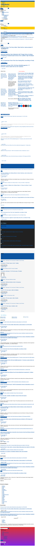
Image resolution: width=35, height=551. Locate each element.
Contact (3, 1)
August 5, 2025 (3, 200)
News (3, 498)
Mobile (4, 167)
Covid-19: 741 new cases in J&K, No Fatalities (9, 290)
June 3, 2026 (3, 453)
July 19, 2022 (10, 106)
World (3, 20)
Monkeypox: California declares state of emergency (11, 282)
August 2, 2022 (3, 285)
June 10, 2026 (3, 160)
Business (3, 486)
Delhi (1, 171)
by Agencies (4, 199)
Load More (2, 311)
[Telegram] (30, 106)
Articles (4, 257)
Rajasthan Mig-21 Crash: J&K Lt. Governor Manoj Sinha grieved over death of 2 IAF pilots (17, 447)
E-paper (1, 8)
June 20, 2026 (3, 155)
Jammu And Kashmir (5, 12)
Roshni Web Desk (4, 50)
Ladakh (3, 495)
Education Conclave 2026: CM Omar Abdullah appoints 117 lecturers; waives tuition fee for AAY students (17, 37)
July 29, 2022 (3, 309)
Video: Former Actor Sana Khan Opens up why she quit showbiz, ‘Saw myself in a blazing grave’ (12, 76)
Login (4, 5)
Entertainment (5, 258)
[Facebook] (19, 106)
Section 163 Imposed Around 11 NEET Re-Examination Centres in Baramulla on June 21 (25, 92)
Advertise (3, 2)
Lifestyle (3, 496)
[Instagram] (26, 106)
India (3, 17)
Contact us (5, 26)
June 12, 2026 (3, 398)
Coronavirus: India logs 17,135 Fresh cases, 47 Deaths (11, 271)
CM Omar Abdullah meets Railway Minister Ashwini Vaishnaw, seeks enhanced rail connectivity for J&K (24, 99)
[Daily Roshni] (4, 4)
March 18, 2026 (3, 219)
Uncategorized (4, 501)
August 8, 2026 (3, 57)
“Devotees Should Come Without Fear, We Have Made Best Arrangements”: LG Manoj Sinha (15, 39)
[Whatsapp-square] (28, 106)
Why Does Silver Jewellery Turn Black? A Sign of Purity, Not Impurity (26, 96)
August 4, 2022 (3, 266)
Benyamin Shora (3, 397)
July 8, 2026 (3, 68)
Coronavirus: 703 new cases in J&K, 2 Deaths (9, 298)
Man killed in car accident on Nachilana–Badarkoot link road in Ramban (13, 451)
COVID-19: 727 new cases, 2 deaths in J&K (9, 306)
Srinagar (3, 499)
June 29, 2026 (3, 149)
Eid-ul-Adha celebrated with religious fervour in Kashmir (15, 228)
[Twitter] (21, 106)
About (3, 521)
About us (5, 31)
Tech (3, 256)
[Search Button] (8, 8)
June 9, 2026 (3, 435)
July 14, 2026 (3, 62)
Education (3, 489)
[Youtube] (24, 106)
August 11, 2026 (4, 51)
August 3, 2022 (3, 277)
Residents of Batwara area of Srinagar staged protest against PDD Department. (13, 104)
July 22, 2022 (10, 79)
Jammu (2, 45)
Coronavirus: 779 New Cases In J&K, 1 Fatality (10, 263)
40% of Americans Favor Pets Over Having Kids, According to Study (11, 36)
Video (3, 502)
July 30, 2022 (3, 301)
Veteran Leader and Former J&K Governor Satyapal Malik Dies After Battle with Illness (17, 197)
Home (3, 11)
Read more (2, 181)
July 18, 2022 (10, 96)
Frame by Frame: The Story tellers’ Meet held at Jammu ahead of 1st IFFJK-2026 (14, 33)
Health (2, 261)
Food (3, 491)
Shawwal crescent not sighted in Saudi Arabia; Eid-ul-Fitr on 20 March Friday (15, 217)
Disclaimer (5, 18)
